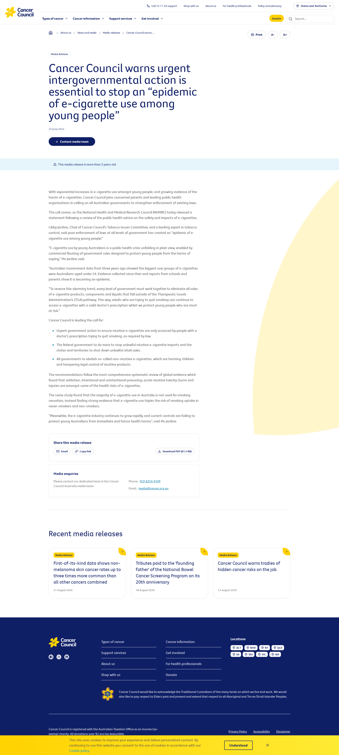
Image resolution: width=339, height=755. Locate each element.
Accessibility (261, 731)
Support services (113, 652)
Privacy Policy (238, 731)
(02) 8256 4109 (150, 481)
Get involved (175, 652)
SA (237, 654)
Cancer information (180, 641)
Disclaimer (283, 731)
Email (64, 451)
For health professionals (184, 663)
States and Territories (314, 6)
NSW (253, 647)
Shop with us (110, 674)
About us (108, 663)
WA (277, 654)
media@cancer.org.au (154, 488)
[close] (267, 745)
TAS (250, 654)
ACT (238, 647)
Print (259, 35)
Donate (276, 18)
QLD (279, 647)
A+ (285, 35)
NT (266, 647)
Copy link (85, 451)
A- (272, 35)
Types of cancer (112, 641)
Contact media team (74, 141)
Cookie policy (79, 750)
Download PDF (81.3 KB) (177, 451)
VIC (264, 654)
